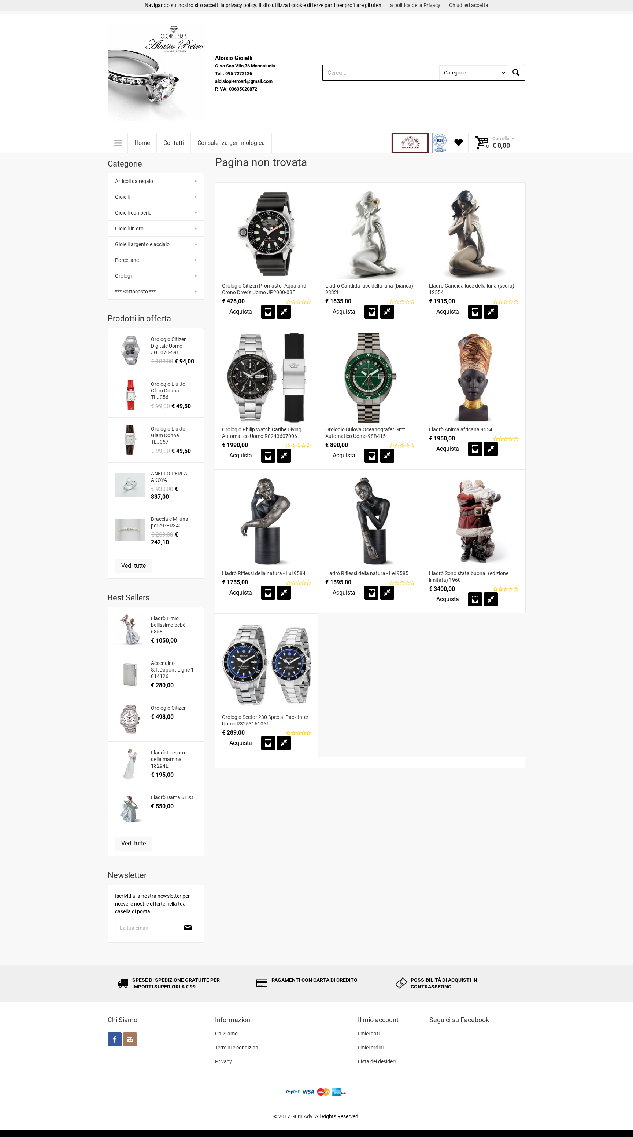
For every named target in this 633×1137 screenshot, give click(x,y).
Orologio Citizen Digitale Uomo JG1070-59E (169, 345)
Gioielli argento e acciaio (142, 244)
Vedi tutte (133, 565)
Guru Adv (301, 1116)
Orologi (123, 276)
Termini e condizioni (237, 1047)
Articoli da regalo (134, 181)
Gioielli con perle (133, 213)
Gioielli (122, 197)
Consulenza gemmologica (231, 142)
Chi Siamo (226, 1034)
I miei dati (369, 1034)
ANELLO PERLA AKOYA (169, 477)
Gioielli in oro (129, 228)
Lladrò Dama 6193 (172, 797)
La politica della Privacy (413, 5)
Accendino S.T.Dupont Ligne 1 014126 (172, 669)
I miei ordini (371, 1047)
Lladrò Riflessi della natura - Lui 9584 (264, 573)
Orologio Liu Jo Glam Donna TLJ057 (168, 435)
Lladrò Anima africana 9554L (462, 429)
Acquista (240, 311)
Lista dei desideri (377, 1061)
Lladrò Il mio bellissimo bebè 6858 (168, 625)
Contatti (173, 142)
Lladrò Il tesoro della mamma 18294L (168, 759)
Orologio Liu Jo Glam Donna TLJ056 (168, 390)
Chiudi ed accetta (468, 5)
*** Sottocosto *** (135, 292)
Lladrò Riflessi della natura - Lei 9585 (366, 573)
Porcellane (127, 260)
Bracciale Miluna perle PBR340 (169, 522)
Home (142, 142)
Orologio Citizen (169, 708)
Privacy (223, 1061)
